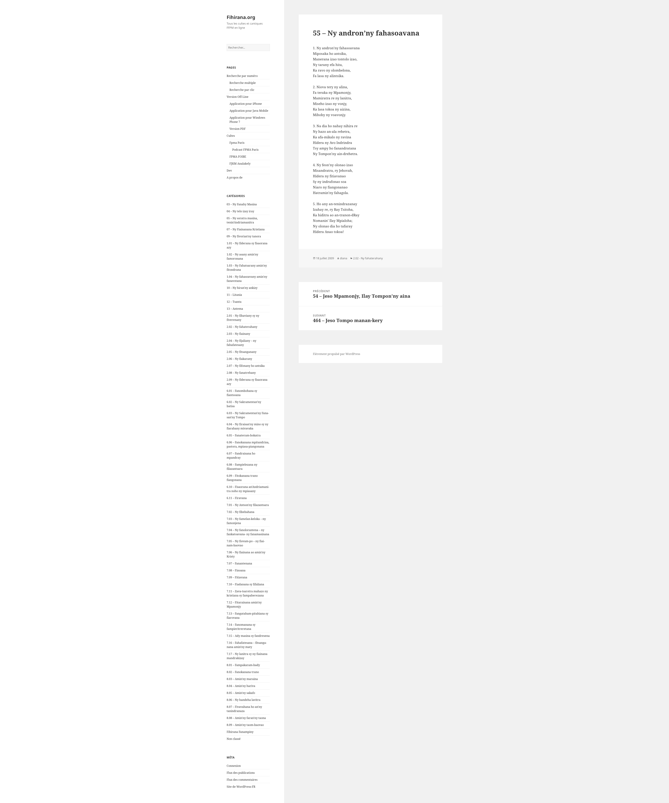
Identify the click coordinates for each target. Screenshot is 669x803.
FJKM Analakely (240, 163)
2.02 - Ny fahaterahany (368, 258)
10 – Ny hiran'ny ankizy (242, 288)
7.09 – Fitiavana (237, 577)
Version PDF (237, 129)
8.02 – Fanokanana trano (243, 672)
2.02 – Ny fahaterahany (242, 327)
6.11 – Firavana (237, 498)
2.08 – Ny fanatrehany (241, 373)
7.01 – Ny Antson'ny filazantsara (248, 505)
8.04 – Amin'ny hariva (241, 686)
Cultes (231, 136)
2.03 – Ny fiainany (238, 334)
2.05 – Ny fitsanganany (241, 352)
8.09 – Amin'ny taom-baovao (245, 725)
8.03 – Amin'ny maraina (242, 679)
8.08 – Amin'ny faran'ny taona (246, 718)
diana (343, 258)
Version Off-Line (237, 97)
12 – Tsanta (234, 302)
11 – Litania (234, 295)
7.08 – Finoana (236, 570)
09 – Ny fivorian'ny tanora (244, 236)
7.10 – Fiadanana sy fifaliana (245, 584)
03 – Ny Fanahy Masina (242, 204)
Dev (229, 170)
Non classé (234, 739)
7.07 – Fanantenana (239, 563)
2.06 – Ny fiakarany (239, 359)
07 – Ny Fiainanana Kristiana (246, 229)
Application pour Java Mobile (248, 111)
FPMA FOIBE (237, 157)
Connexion (234, 766)
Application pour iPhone (245, 104)
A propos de (235, 177)
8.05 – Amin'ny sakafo (241, 693)
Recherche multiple (242, 83)
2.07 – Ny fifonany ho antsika (246, 366)
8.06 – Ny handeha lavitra (243, 700)
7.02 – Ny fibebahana (240, 512)
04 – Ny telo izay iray (240, 211)
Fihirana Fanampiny (240, 732)
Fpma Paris (236, 143)
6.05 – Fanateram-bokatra (244, 435)
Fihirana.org (241, 17)
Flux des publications (241, 773)
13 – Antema (235, 309)
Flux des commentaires (242, 780)
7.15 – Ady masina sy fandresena (248, 636)
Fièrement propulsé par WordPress (336, 354)
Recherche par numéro (242, 76)
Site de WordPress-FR (241, 787)
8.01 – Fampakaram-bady (243, 665)
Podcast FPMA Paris (245, 150)
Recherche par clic (241, 90)
